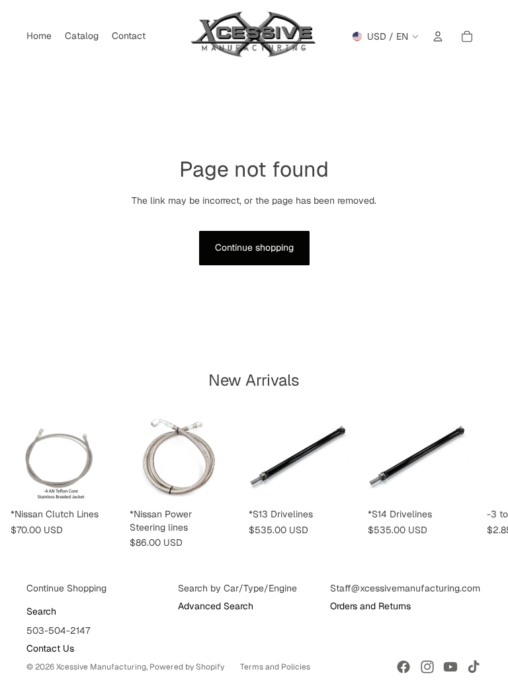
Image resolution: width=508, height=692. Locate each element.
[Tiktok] (474, 667)
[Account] (437, 36)
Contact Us (50, 648)
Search (41, 611)
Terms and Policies (275, 667)
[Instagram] (427, 667)
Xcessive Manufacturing (101, 667)
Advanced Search (215, 606)
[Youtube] (450, 667)
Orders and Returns (370, 606)
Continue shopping (254, 247)
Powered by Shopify (186, 667)
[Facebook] (403, 667)
